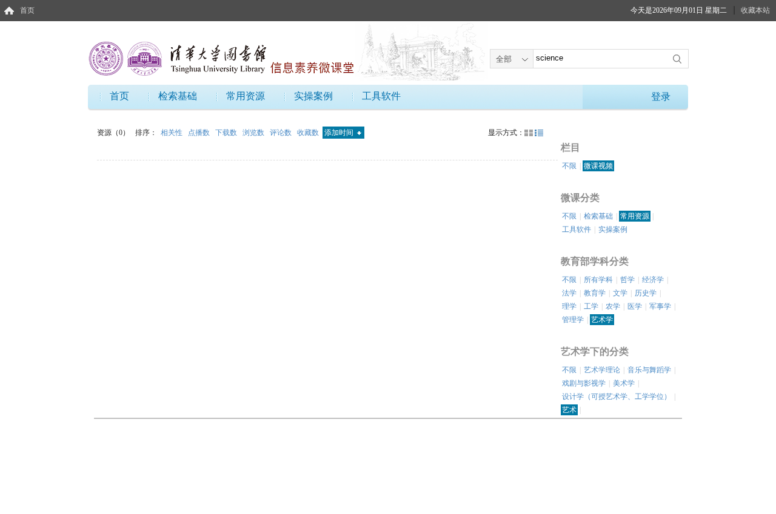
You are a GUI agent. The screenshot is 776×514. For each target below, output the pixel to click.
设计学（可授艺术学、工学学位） (616, 396)
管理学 (573, 319)
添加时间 (339, 132)
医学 (634, 306)
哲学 (627, 279)
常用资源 (245, 96)
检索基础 (177, 96)
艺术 (569, 410)
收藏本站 (755, 10)
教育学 (595, 293)
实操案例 (313, 96)
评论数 (281, 132)
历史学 (646, 293)
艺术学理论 (602, 370)
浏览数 (254, 132)
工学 (591, 306)
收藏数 (309, 132)
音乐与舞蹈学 (649, 370)
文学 (620, 293)
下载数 (227, 132)
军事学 (660, 306)
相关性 (172, 132)
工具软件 (381, 96)
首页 (27, 10)
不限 (569, 166)
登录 (661, 96)
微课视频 (598, 166)
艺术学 (602, 319)
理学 (569, 306)
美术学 (624, 383)
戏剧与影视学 (584, 383)
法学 (569, 293)
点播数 (200, 132)
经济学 (653, 279)
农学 (613, 306)
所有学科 (598, 279)
